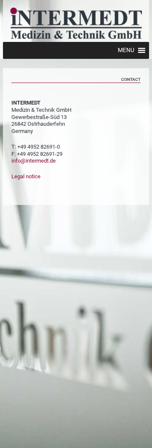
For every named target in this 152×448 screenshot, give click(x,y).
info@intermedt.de (33, 161)
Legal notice (26, 176)
